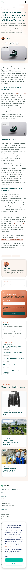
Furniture (3, 518)
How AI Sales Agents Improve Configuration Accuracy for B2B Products (13, 359)
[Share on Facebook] (10, 43)
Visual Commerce (8, 7)
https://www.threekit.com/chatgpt (12, 240)
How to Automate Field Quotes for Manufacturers (11, 371)
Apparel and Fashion (8, 335)
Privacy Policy (15, 307)
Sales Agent (4, 501)
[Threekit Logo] (4, 2)
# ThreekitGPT (16, 256)
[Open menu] (25, 2)
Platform (3, 499)
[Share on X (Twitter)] (13, 43)
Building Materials (5, 514)
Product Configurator (18, 326)
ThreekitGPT (20, 7)
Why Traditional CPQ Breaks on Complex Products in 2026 (12, 353)
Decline (14, 563)
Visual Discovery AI (18, 333)
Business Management (8, 333)
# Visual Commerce (6, 256)
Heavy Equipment (5, 521)
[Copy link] (17, 43)
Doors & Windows (5, 516)
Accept (14, 560)
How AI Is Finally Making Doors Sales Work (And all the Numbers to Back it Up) (13, 347)
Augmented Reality (16, 331)
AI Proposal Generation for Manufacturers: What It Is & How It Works (13, 365)
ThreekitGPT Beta (20, 93)
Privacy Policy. (8, 546)
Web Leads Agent (5, 503)
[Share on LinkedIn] (6, 43)
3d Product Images (7, 331)
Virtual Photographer (8, 326)
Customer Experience (17, 328)
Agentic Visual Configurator (7, 505)
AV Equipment (4, 512)
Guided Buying (16, 335)
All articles (22, 387)
